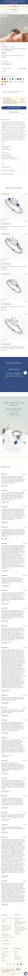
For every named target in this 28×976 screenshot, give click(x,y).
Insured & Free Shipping (7, 170)
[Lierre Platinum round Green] (14, 252)
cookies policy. (7, 971)
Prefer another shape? (22, 68)
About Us (4, 957)
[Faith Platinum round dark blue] (14, 211)
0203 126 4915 (5, 933)
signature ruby (17, 373)
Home (2, 12)
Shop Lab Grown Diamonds (20, 928)
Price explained (4, 55)
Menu (2, 6)
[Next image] (26, 28)
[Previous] (2, 373)
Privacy (16, 952)
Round (14, 12)
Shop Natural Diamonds (20, 927)
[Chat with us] (25, 973)
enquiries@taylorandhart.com (8, 937)
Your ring (14, 9)
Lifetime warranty (6, 167)
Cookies (16, 955)
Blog (3, 958)
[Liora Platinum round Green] (14, 332)
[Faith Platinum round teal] (14, 292)
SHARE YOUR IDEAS (14, 414)
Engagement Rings (8, 12)
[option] (2, 71)
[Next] (25, 373)
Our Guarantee (5, 955)
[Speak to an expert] (23, 6)
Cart (26, 6)
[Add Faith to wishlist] (25, 44)
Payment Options (18, 957)
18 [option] (4, 64)
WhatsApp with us (6, 935)
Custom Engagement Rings (20, 922)
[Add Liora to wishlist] (25, 314)
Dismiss (13, 973)
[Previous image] (2, 205)
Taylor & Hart (14, 6)
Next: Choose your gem (14, 107)
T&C (16, 953)
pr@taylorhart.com (6, 943)
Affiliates (4, 960)
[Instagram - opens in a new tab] (14, 964)
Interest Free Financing (7, 174)
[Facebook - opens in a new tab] (7, 964)
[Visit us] (4, 6)
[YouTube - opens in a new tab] (21, 964)
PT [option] (2, 64)
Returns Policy (18, 958)
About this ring (5, 119)
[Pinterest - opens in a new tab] (10, 964)
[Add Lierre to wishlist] (25, 234)
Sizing (3, 163)
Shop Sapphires (18, 933)
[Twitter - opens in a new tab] (17, 964)
